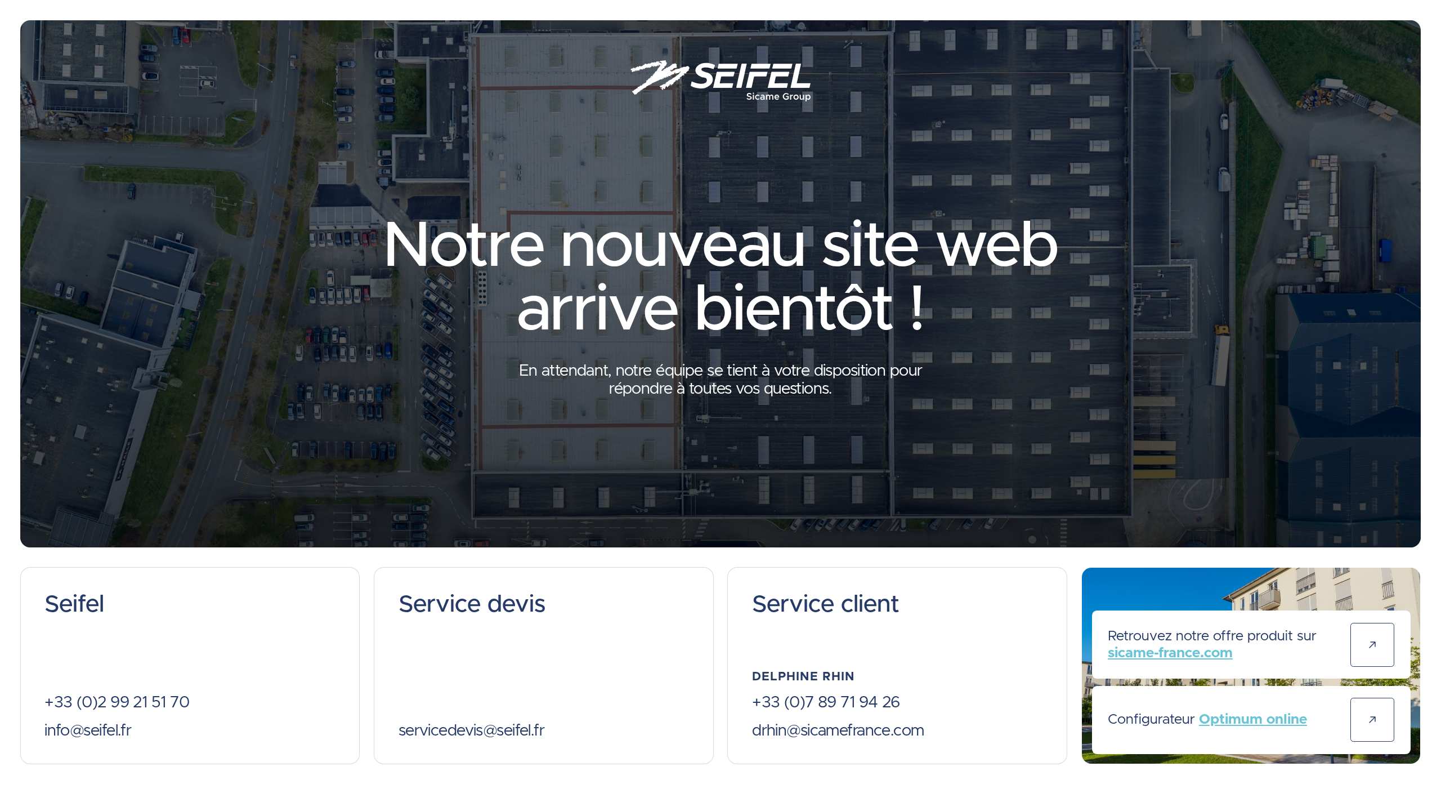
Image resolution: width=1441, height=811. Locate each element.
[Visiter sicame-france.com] (1372, 645)
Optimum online (1253, 719)
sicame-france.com (1170, 653)
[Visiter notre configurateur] (1372, 720)
